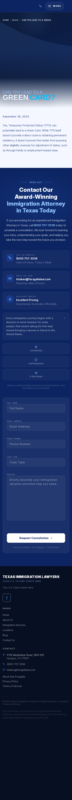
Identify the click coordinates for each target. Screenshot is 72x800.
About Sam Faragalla (14, 676)
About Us (8, 619)
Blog (15, 20)
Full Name (12, 403)
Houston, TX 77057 (18, 658)
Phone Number (14, 439)
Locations (8, 630)
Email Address (14, 421)
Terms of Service (12, 686)
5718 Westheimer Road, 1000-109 (25, 655)
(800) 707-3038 (44, 225)
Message (11, 474)
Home (6, 20)
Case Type (12, 457)
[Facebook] (7, 598)
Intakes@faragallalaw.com (33, 279)
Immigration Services (14, 625)
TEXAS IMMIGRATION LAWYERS (31, 577)
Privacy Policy (10, 681)
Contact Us (9, 640)
